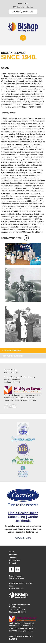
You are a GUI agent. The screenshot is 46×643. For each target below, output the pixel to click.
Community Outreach (12, 356)
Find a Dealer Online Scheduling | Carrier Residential (23, 516)
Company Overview (11, 350)
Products (13, 554)
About (11, 552)
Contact (12, 563)
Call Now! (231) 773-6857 (23, 11)
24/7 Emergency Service (23, 7)
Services (12, 557)
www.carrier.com (23, 538)
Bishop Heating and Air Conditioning (23, 27)
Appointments (23, 3)
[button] (23, 38)
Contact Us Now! (11, 238)
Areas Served (14, 560)
